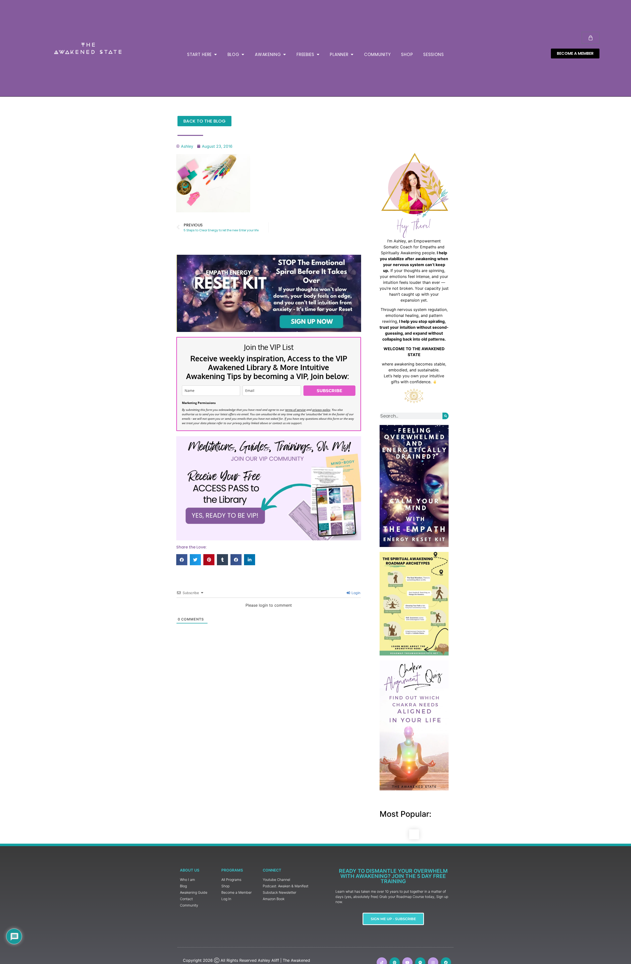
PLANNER (339, 54)
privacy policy (321, 410)
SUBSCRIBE (329, 390)
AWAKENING (268, 54)
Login (355, 593)
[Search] (445, 416)
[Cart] (590, 38)
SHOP (407, 54)
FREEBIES (305, 54)
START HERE (199, 54)
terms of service (295, 410)
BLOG (233, 54)
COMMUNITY (377, 54)
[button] (181, 559)
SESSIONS (433, 54)
